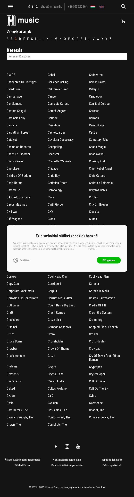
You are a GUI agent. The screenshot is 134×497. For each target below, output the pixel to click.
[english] (102, 6)
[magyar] (93, 6)
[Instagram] (67, 446)
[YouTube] (78, 446)
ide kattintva (80, 249)
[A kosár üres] (123, 21)
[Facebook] (55, 446)
